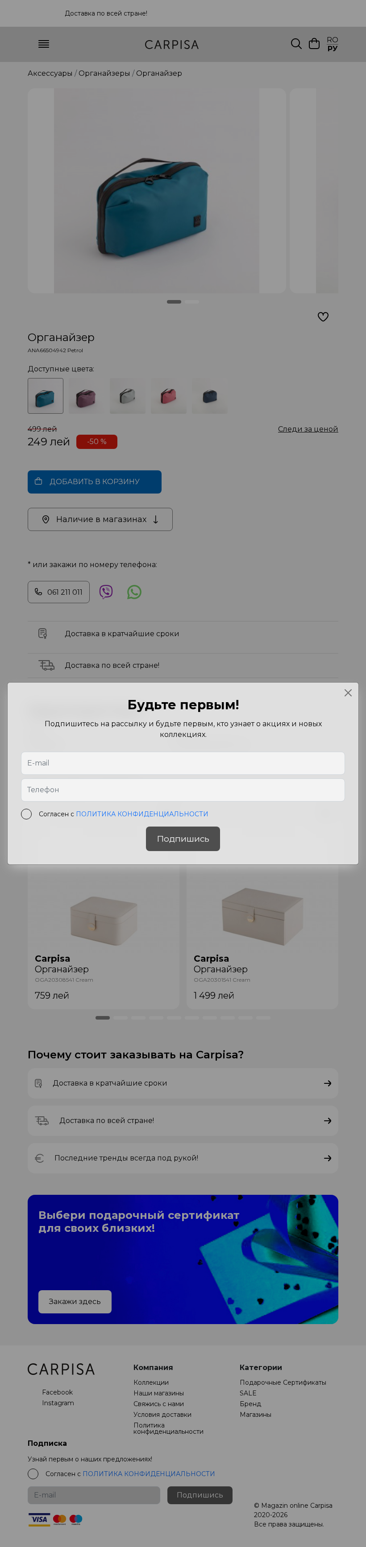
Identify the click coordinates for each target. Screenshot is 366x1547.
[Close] (348, 693)
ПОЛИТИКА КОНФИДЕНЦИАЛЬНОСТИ (142, 814)
